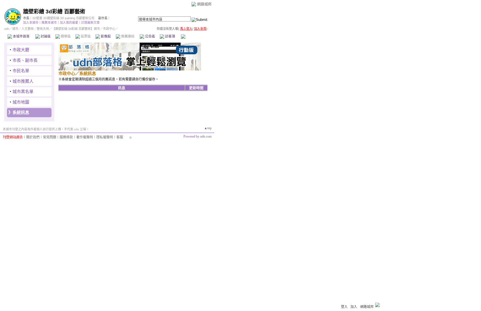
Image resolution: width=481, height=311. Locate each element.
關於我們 (33, 137)
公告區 (149, 36)
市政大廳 (21, 49)
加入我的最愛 (69, 22)
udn (6, 28)
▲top (208, 128)
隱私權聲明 (104, 137)
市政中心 (194, 36)
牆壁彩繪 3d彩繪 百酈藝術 (54, 11)
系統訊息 (21, 112)
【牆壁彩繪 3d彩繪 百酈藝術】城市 (76, 28)
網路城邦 (204, 4)
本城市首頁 (21, 36)
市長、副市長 (25, 60)
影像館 (105, 36)
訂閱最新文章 (90, 22)
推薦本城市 (49, 22)
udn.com (206, 136)
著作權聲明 (84, 137)
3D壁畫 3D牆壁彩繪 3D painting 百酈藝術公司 (63, 18)
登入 (344, 307)
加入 (353, 307)
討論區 (45, 36)
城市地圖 (21, 102)
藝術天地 (43, 28)
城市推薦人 (23, 81)
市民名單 (21, 70)
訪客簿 (169, 36)
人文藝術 (27, 28)
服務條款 (66, 137)
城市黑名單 (23, 91)
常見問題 (49, 137)
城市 (15, 28)
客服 (119, 137)
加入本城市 (30, 22)
